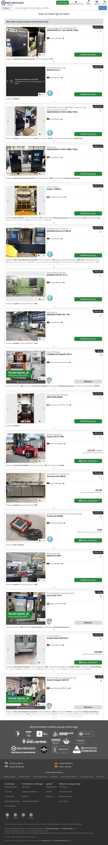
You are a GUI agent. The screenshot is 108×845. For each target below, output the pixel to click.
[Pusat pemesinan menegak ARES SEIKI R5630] (25, 408)
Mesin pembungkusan (69, 777)
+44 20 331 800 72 (16, 763)
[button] (105, 3)
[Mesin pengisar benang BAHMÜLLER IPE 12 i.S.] (25, 286)
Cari (103, 8)
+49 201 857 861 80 (16, 767)
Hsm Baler (100, 777)
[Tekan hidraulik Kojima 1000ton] (25, 200)
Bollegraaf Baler (9, 777)
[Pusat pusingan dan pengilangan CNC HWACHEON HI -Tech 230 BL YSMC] (25, 42)
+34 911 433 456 (65, 767)
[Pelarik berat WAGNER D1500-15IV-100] (25, 326)
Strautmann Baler (87, 777)
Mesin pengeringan (40, 777)
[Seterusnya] (43, 41)
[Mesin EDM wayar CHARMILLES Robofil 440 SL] (25, 365)
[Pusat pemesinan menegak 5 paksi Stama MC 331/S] (25, 607)
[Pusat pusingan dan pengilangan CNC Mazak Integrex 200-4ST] (25, 691)
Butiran (89, 381)
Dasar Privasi (46, 841)
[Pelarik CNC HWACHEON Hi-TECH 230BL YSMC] (25, 161)
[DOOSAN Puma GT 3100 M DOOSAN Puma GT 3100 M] (25, 242)
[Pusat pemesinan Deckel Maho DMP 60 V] (25, 649)
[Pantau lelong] (101, 355)
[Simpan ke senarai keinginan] (100, 31)
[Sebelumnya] (8, 41)
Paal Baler (54, 777)
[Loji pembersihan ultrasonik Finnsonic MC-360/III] (25, 488)
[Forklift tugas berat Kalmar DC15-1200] (25, 448)
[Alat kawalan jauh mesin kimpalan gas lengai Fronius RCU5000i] (25, 527)
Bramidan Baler (24, 777)
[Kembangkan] (54, 61)
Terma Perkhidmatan (60, 841)
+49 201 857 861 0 (66, 763)
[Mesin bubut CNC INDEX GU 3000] (25, 567)
